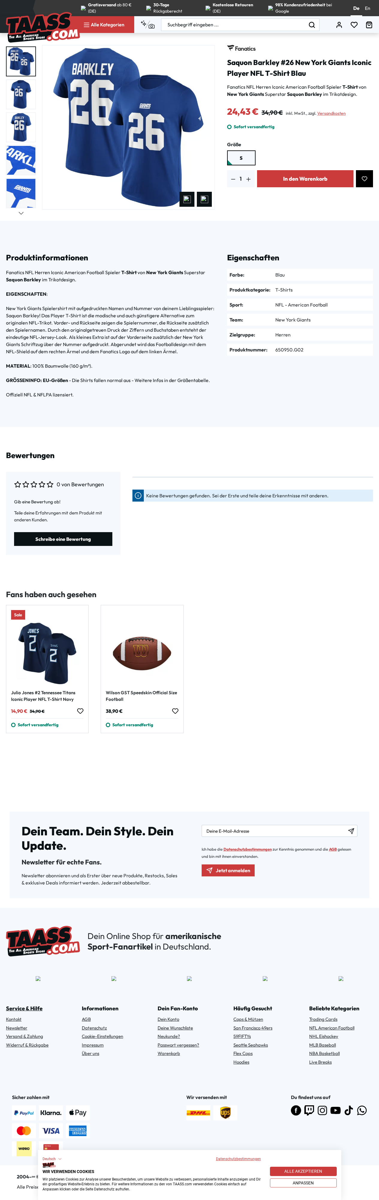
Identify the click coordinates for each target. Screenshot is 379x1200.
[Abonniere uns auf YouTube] (335, 1110)
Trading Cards (323, 1019)
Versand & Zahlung (24, 1036)
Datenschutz (94, 1028)
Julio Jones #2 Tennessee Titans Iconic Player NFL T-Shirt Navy (43, 696)
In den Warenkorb (305, 178)
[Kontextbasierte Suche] (147, 24)
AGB (333, 849)
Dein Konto (168, 1019)
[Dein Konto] (339, 25)
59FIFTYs (242, 1036)
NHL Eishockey (323, 1036)
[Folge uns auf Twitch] (309, 1110)
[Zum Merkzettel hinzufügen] (364, 178)
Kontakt (14, 1019)
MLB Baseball (322, 1045)
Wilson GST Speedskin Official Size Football (141, 696)
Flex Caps (243, 1053)
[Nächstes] (204, 199)
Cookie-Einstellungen (102, 1036)
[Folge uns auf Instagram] (322, 1110)
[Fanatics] (241, 48)
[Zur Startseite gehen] (43, 27)
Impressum (93, 1045)
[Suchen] (312, 24)
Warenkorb (169, 1053)
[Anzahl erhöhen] (248, 178)
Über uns (90, 1053)
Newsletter (16, 1028)
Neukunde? (169, 1036)
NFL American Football (331, 1028)
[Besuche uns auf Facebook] (296, 1110)
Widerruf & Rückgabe (27, 1045)
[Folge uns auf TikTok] (349, 1110)
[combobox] (233, 24)
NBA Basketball (324, 1053)
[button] (52, 1159)
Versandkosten (331, 113)
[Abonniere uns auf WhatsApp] (362, 1110)
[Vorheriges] (186, 199)
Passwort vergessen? (178, 1045)
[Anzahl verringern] (233, 178)
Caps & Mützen (248, 1019)
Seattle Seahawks (250, 1045)
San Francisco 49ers (252, 1028)
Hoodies (241, 1062)
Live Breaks (320, 1062)
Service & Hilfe (24, 1008)
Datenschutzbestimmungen (238, 1159)
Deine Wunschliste (175, 1028)
